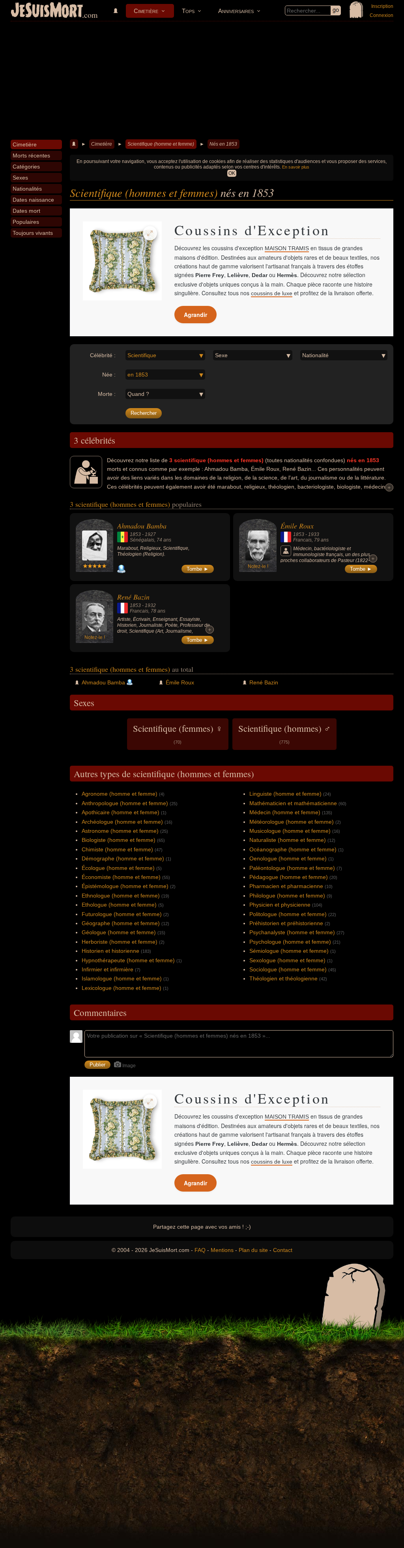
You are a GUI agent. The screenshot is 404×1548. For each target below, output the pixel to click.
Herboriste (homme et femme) (119, 942)
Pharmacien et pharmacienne (286, 886)
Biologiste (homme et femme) (118, 840)
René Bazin (133, 597)
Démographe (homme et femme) (123, 858)
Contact (282, 1250)
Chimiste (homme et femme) (117, 849)
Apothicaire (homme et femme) (120, 812)
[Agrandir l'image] (150, 233)
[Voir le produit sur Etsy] (122, 260)
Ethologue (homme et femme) (119, 904)
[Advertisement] (202, 80)
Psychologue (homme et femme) (290, 942)
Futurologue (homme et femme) (122, 914)
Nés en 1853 (223, 144)
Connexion (381, 15)
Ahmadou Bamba (141, 525)
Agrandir (195, 315)
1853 (135, 534)
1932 (150, 605)
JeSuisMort (47, 11)
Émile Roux (297, 525)
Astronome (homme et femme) (120, 831)
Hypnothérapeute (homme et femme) (128, 960)
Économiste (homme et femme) (121, 877)
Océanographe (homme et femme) (293, 849)
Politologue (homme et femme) (288, 914)
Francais (302, 540)
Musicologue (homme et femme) (290, 831)
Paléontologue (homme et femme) (292, 868)
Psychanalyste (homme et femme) (292, 932)
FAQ (200, 1250)
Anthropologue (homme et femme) (125, 803)
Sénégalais (142, 540)
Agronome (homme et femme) (119, 794)
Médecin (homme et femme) (284, 812)
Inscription (382, 6)
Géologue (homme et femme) (119, 932)
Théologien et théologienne (283, 978)
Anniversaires (236, 10)
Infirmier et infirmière (107, 969)
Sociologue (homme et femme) (288, 969)
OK (231, 173)
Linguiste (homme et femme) (285, 794)
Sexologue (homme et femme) (287, 960)
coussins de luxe (271, 293)
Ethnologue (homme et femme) (121, 895)
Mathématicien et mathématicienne (293, 803)
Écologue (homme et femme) (118, 868)
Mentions (222, 1250)
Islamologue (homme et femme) (122, 978)
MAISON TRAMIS (287, 248)
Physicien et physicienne (279, 904)
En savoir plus (295, 167)
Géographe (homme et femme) (121, 923)
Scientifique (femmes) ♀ (178, 733)
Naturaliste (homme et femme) (287, 840)
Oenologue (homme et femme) (288, 858)
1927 (150, 534)
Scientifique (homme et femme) (160, 144)
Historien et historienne (110, 951)
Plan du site (253, 1250)
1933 (313, 534)
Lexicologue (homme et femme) (121, 988)
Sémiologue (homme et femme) (289, 951)
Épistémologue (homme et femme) (125, 886)
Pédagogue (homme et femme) (288, 877)
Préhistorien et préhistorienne (286, 923)
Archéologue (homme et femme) (122, 822)
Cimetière (146, 10)
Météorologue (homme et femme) (291, 822)
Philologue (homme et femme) (287, 895)
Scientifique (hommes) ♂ (284, 733)
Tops (188, 10)
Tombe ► (198, 569)
